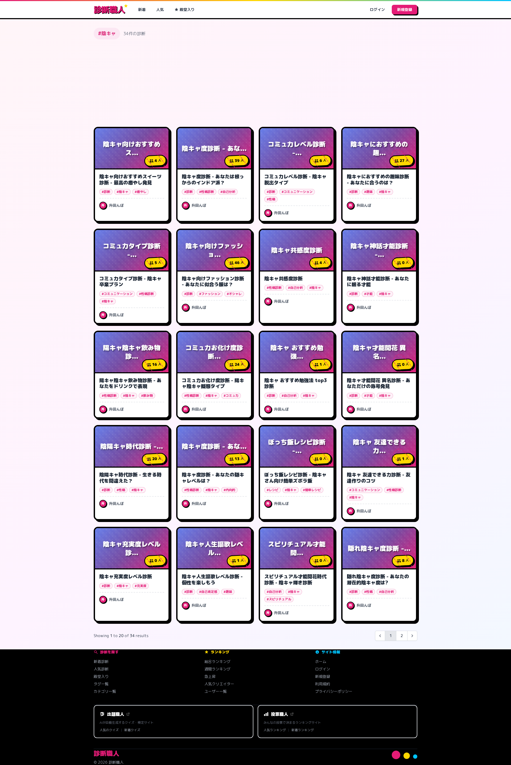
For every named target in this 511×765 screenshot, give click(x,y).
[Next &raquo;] (412, 636)
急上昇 (210, 676)
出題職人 (115, 714)
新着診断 (101, 661)
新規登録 (404, 9)
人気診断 (101, 668)
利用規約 (322, 683)
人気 (160, 9)
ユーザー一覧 (215, 691)
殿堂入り (187, 9)
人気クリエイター (219, 683)
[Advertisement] (255, 83)
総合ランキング (217, 661)
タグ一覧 (101, 683)
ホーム (320, 661)
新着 (142, 9)
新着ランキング (302, 730)
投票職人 (279, 714)
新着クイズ (132, 730)
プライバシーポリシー (333, 691)
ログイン (377, 9)
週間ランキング (217, 668)
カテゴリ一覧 (105, 691)
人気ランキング (274, 730)
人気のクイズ (109, 730)
